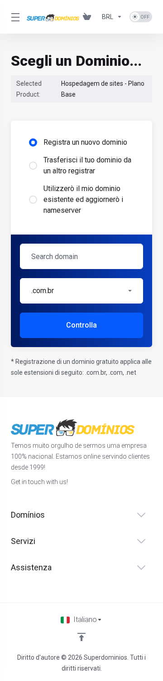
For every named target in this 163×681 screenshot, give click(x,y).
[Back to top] (81, 637)
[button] (81, 291)
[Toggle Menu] (13, 16)
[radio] (33, 142)
